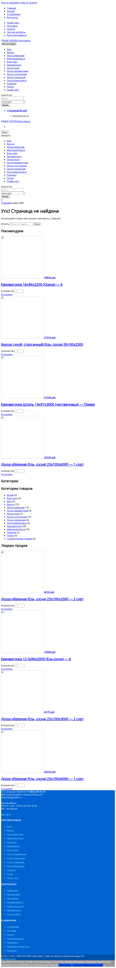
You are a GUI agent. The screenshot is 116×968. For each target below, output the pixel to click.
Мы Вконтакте (14, 910)
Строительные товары (19, 538)
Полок (10, 86)
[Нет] (104, 965)
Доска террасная (16, 77)
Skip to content (29, 2)
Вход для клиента (16, 35)
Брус (9, 49)
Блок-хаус (12, 61)
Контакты (12, 17)
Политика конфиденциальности (87, 965)
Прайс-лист (13, 22)
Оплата (11, 29)
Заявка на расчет (15, 906)
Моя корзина (13, 894)
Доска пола (13, 68)
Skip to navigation (10, 2)
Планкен (11, 83)
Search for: (7, 95)
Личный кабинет (15, 902)
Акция (10, 495)
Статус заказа (14, 914)
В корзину (6, 294)
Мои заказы (13, 898)
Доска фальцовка (16, 80)
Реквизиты (12, 942)
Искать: (5, 223)
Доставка (12, 25)
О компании (13, 14)
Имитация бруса (16, 58)
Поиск (37, 224)
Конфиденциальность (18, 946)
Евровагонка (14, 64)
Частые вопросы (16, 32)
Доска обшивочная (17, 71)
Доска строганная (17, 74)
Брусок (10, 52)
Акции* (11, 11)
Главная (11, 8)
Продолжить (65, 965)
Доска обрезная (15, 55)
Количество (7, 291)
